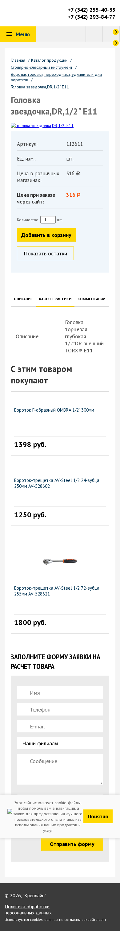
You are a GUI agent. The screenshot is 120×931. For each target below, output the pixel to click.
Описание (23, 299)
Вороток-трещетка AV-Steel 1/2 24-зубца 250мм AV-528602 (56, 483)
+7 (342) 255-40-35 (91, 9)
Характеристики (55, 299)
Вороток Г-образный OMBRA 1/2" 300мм (54, 410)
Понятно (98, 816)
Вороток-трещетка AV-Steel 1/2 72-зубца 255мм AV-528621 (56, 591)
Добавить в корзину (46, 235)
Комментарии (91, 299)
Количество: (28, 220)
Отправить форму (72, 844)
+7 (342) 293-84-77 (91, 16)
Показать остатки (45, 253)
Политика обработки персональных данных (28, 909)
